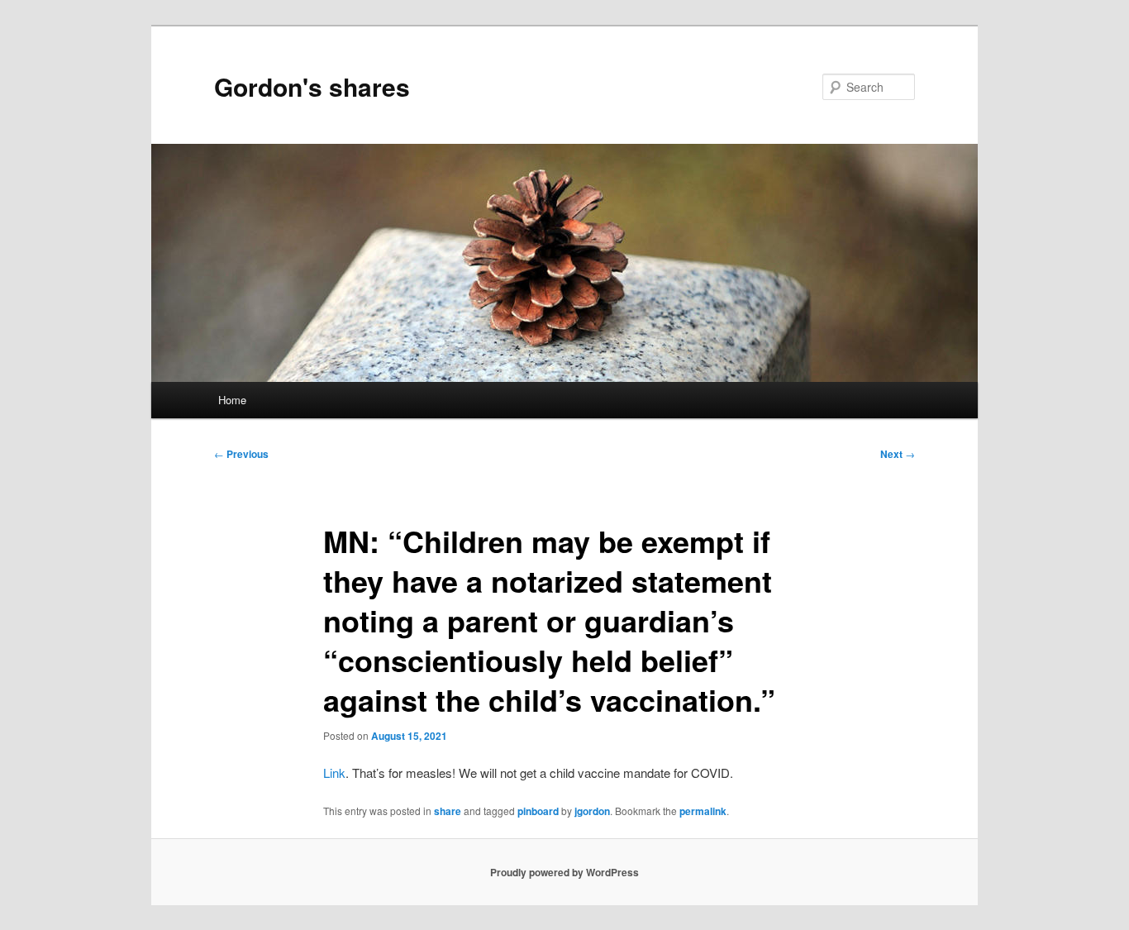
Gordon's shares (312, 86)
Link (334, 772)
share (447, 811)
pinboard (538, 811)
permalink (702, 811)
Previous (241, 453)
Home (232, 400)
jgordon (592, 811)
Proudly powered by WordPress (564, 872)
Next (897, 453)
